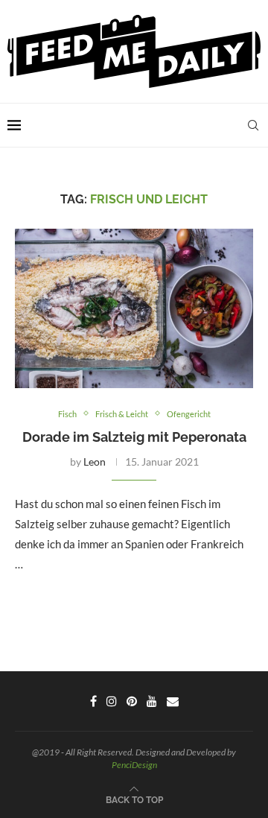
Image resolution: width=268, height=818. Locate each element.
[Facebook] (93, 701)
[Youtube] (152, 701)
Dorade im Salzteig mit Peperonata (134, 437)
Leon (94, 461)
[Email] (173, 701)
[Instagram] (111, 701)
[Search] (253, 125)
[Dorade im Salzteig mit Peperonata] (134, 308)
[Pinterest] (132, 701)
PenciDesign (134, 764)
